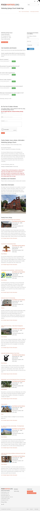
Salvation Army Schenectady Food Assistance (10, 219)
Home (20, 11)
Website (5, 253)
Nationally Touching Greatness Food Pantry (10, 353)
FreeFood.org (30, 491)
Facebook (3, 504)
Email (2, 253)
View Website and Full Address (18, 221)
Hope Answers (4, 404)
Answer (13, 61)
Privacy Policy (4, 502)
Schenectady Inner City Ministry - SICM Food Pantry (12, 270)
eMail (6, 116)
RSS (1, 504)
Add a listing (16, 491)
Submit (3, 133)
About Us (31, 509)
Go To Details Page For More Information (9, 238)
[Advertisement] (20, 21)
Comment (4, 120)
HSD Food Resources (31, 493)
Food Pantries (10, 5)
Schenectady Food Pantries (34, 11)
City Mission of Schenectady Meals (8, 243)
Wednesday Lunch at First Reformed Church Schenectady (13, 379)
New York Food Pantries (25, 11)
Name (3, 112)
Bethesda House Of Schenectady (8, 298)
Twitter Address (5, 42)
